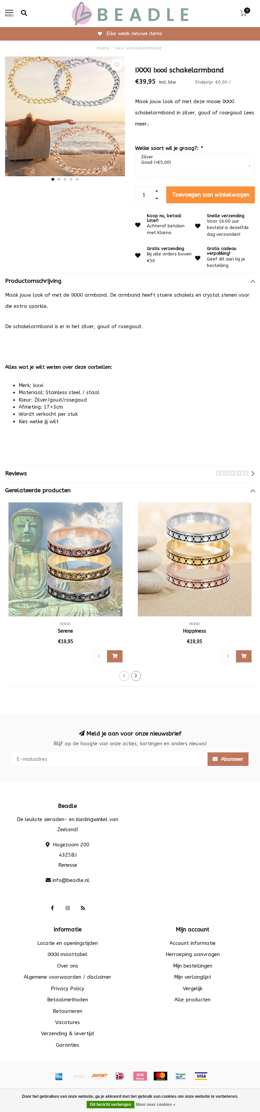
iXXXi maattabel (67, 954)
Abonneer (231, 759)
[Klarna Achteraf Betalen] (140, 1076)
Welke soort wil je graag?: (168, 148)
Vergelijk (192, 988)
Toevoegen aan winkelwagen (211, 194)
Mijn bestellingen (192, 966)
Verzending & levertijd (67, 1033)
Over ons (67, 966)
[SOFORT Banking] (99, 1076)
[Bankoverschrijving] (79, 1076)
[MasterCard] (160, 1076)
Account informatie (193, 943)
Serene (65, 631)
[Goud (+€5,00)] (193, 162)
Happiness (194, 631)
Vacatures (67, 1022)
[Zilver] (193, 157)
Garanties (67, 1045)
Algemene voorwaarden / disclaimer (67, 977)
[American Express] (58, 1076)
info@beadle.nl (70, 880)
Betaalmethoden (67, 1000)
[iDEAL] (119, 1076)
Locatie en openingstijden (67, 943)
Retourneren (67, 1011)
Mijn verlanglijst (192, 977)
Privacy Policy (67, 988)
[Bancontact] (180, 1076)
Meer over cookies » (155, 1104)
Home (103, 48)
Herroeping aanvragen (193, 954)
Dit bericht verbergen (110, 1104)
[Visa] (201, 1076)
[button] (52, 179)
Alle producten (192, 1000)
